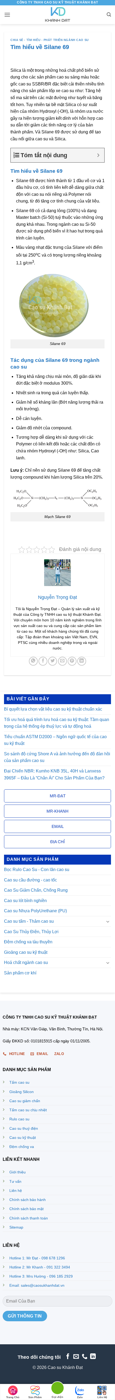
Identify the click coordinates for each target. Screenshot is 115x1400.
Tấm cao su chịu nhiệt (28, 1110)
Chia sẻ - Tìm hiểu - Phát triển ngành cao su (49, 40)
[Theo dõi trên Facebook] (67, 1357)
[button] (7, 14)
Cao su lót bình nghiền (25, 900)
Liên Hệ (102, 1397)
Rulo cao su (19, 1119)
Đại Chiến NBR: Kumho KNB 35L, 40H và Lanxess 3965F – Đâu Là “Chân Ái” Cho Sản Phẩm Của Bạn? (54, 774)
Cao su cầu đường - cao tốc (30, 880)
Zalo (80, 1397)
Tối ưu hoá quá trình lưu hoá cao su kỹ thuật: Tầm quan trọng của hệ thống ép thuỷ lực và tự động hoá (56, 723)
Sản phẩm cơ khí (20, 973)
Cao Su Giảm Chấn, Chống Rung (36, 890)
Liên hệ (15, 1190)
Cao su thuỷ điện (23, 1128)
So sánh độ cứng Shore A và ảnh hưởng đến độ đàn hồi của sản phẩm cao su (57, 757)
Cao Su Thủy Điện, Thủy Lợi (31, 931)
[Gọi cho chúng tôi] (84, 1357)
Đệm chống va (21, 1146)
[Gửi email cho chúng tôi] (76, 1357)
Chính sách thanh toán (28, 1218)
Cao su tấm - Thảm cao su (29, 921)
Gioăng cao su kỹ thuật (25, 952)
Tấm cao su (19, 1082)
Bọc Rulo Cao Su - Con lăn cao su (36, 869)
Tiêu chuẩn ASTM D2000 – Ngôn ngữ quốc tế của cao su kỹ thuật (55, 740)
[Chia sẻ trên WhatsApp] (33, 661)
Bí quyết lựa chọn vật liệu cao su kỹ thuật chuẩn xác (53, 709)
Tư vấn (15, 1181)
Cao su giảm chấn (24, 1101)
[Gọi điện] (57, 1389)
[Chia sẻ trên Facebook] (43, 661)
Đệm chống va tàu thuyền (28, 942)
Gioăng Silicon (21, 1092)
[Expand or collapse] (98, 155)
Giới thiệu (17, 1172)
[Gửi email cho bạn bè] (62, 661)
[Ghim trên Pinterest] (72, 661)
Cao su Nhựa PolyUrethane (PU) (35, 911)
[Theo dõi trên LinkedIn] (93, 1357)
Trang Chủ (12, 1397)
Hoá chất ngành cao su (26, 962)
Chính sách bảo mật (26, 1209)
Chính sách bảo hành (27, 1200)
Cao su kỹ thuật (22, 1137)
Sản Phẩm (35, 1397)
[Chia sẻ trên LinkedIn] (81, 661)
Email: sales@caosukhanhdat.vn (36, 1285)
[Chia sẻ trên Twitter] (52, 661)
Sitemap (16, 1227)
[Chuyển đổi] (108, 921)
